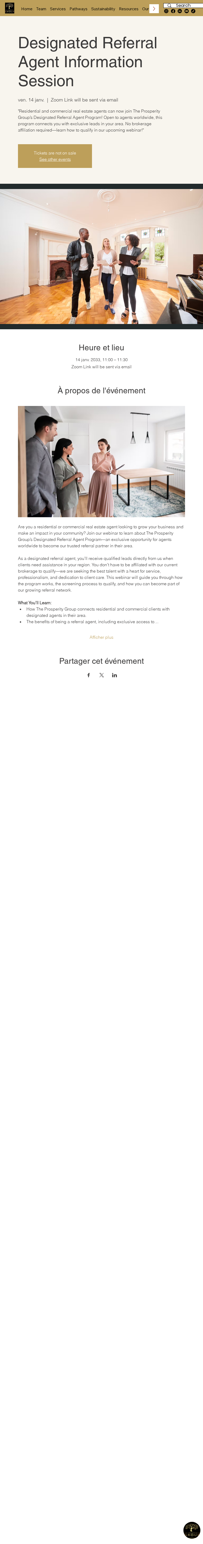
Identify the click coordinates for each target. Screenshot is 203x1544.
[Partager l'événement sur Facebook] (88, 675)
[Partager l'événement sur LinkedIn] (114, 675)
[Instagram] (166, 11)
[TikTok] (193, 11)
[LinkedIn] (180, 11)
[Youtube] (186, 11)
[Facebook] (173, 11)
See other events (55, 159)
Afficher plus (101, 637)
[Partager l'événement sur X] (101, 675)
